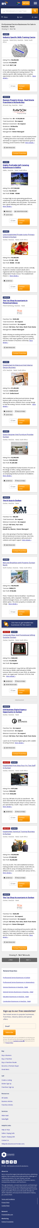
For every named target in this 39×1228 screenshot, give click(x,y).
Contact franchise (19, 153)
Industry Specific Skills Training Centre (19, 37)
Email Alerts (5, 1069)
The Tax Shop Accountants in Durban (18, 897)
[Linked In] (7, 1162)
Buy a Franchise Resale (9, 1062)
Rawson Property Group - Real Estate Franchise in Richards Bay (18, 101)
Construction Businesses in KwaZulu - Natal (17, 1001)
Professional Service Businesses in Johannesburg (18, 982)
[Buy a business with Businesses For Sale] (5, 3)
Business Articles (7, 1101)
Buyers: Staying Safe (8, 1137)
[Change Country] (18, 3)
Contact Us (5, 1140)
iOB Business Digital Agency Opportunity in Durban (14, 710)
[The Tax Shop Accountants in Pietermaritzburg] (19, 312)
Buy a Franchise (7, 1059)
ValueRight (5, 1119)
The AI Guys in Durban (12, 500)
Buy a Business (7, 1055)
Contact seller (21, 87)
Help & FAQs (6, 1130)
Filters (6, 17)
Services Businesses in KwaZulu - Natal (15, 987)
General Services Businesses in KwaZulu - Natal (18, 992)
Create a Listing (7, 1080)
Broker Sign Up (6, 1084)
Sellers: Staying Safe (8, 1133)
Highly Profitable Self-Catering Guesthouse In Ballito (16, 166)
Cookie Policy (6, 1206)
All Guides (5, 1098)
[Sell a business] (26, 3)
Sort (21, 17)
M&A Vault (5, 1115)
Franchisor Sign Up (8, 1087)
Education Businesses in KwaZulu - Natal (16, 997)
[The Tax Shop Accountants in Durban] (19, 907)
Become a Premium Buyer (10, 1066)
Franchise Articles (7, 1105)
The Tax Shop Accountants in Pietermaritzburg (15, 301)
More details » (29, 143)
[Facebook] (11, 1162)
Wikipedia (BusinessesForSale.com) (13, 1144)
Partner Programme (7, 1222)
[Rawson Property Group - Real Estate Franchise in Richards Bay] (19, 111)
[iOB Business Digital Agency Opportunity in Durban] (19, 721)
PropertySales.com (7, 1214)
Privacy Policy (9, 1043)
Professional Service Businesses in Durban (16, 978)
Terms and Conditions (8, 1199)
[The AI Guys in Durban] (19, 510)
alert (36, 17)
